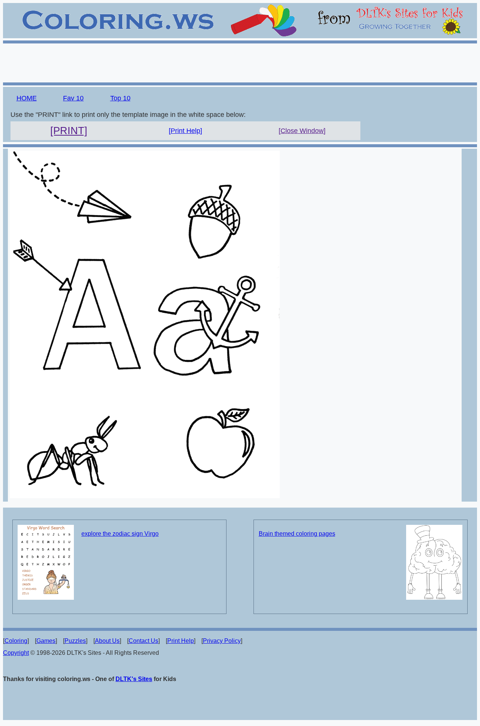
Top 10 (120, 98)
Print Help (180, 641)
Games (46, 641)
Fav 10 (73, 98)
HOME (26, 98)
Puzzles (75, 641)
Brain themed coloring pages (297, 533)
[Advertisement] (240, 62)
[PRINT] (68, 130)
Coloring (15, 641)
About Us (107, 641)
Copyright (16, 653)
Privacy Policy (222, 641)
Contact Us (143, 641)
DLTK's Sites (134, 679)
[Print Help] (185, 130)
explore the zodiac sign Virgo (120, 533)
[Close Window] (302, 130)
